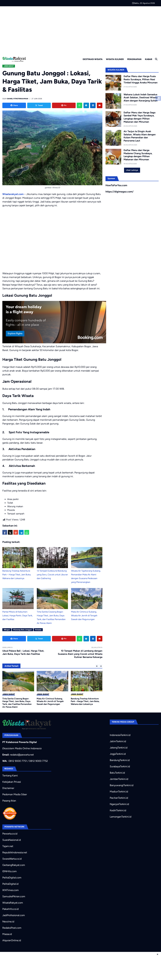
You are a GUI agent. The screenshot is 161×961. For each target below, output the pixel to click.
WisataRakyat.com (12, 902)
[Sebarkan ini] (4, 532)
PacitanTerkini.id (119, 797)
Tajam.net (7, 846)
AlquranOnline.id (11, 940)
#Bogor (7, 630)
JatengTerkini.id (118, 747)
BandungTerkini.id (120, 760)
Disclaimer (8, 788)
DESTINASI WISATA (93, 59)
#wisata (38, 630)
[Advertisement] (80, 29)
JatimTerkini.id (118, 741)
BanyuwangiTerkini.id (121, 785)
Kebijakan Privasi (11, 781)
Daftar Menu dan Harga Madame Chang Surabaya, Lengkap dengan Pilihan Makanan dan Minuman (138, 155)
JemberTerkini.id (119, 778)
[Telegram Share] (21, 532)
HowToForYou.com (116, 185)
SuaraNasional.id (11, 839)
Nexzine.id (8, 921)
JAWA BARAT (9, 66)
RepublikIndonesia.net (14, 852)
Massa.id (7, 934)
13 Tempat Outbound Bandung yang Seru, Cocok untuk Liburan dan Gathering (52, 575)
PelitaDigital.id (10, 883)
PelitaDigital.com (11, 877)
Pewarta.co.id (9, 833)
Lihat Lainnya (132, 170)
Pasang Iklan (9, 800)
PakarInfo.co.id (10, 908)
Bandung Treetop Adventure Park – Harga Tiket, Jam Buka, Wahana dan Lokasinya (16, 575)
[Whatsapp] (79, 105)
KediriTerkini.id (118, 810)
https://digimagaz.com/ (119, 191)
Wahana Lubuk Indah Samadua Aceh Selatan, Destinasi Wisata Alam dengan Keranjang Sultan (141, 97)
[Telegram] (86, 105)
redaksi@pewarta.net (22, 754)
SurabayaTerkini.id (120, 766)
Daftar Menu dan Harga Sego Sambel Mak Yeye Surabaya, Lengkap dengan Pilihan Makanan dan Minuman (139, 117)
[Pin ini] (15, 532)
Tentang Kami (10, 775)
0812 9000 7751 (17, 760)
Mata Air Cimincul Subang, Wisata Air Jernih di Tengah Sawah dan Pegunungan (84, 615)
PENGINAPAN (134, 59)
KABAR (148, 59)
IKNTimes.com (10, 890)
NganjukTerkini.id (119, 804)
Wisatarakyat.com (13, 194)
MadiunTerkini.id (119, 791)
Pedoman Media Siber (14, 794)
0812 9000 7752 (38, 760)
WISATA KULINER (115, 59)
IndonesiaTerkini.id (120, 735)
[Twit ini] (10, 532)
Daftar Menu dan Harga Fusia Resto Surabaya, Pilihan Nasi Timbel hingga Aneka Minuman (141, 79)
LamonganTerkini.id (120, 816)
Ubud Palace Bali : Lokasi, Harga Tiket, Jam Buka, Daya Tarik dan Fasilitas (23, 652)
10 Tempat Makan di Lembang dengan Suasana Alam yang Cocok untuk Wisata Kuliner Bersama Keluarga (80, 654)
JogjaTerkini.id (118, 753)
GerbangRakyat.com (13, 865)
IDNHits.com (9, 871)
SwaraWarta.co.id (12, 858)
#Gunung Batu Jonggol (22, 630)
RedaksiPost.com (11, 927)
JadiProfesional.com (13, 915)
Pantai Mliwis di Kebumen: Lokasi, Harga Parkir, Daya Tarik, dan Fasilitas (17, 615)
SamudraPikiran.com (13, 896)
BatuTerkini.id (117, 772)
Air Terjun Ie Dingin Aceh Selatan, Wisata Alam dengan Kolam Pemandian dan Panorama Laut (140, 136)
